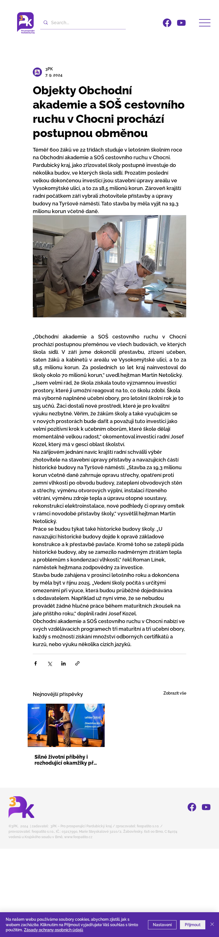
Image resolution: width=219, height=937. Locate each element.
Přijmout (192, 924)
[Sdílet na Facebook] (35, 663)
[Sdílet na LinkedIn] (63, 663)
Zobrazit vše (174, 693)
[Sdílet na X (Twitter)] (49, 663)
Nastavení (162, 924)
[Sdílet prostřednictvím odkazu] (77, 663)
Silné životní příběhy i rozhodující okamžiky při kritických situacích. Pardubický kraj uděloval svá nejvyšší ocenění (66, 760)
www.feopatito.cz (78, 837)
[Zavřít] (212, 924)
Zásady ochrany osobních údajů (53, 930)
